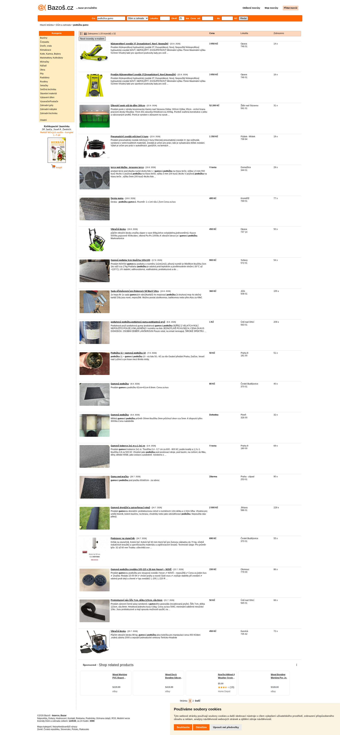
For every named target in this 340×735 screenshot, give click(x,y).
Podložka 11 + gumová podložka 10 (128, 353)
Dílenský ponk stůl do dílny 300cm (128, 105)
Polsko (75, 729)
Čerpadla (44, 42)
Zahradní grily (46, 105)
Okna (42, 70)
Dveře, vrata (46, 46)
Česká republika (52, 729)
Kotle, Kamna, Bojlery (50, 54)
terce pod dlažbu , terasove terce (127, 167)
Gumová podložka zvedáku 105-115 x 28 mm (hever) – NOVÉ (141, 569)
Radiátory (44, 77)
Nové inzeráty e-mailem (92, 38)
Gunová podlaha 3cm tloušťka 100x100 (130, 260)
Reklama (80, 718)
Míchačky (44, 62)
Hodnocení (61, 718)
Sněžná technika (48, 89)
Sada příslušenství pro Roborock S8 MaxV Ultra (135, 291)
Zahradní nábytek (48, 109)
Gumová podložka (120, 384)
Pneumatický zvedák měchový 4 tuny (129, 136)
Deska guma (117, 198)
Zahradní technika (48, 113)
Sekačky (44, 85)
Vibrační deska (118, 229)
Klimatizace (45, 50)
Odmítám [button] (201, 727)
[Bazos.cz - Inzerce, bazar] (55, 10)
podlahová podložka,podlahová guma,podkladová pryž (138, 322)
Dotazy (51, 718)
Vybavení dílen (47, 97)
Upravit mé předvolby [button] (226, 727)
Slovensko (66, 729)
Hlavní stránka (47, 25)
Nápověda (42, 718)
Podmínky (90, 718)
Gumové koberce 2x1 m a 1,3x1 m (128, 446)
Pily (42, 73)
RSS (114, 718)
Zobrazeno (279, 33)
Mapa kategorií (44, 726)
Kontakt (71, 718)
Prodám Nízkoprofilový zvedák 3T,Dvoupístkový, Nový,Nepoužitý (143, 74)
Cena (212, 33)
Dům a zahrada (63, 25)
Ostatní (43, 120)
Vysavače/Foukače (49, 101)
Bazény (43, 38)
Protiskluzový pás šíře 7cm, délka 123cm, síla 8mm (136, 600)
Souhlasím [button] (183, 727)
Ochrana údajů (103, 718)
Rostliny (44, 81)
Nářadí (43, 65)
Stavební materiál (48, 93)
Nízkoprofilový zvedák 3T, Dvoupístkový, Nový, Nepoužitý (139, 44)
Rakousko (84, 729)
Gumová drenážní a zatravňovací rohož (130, 507)
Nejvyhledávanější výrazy (65, 726)
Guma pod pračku (120, 476)
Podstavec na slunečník (123, 538)
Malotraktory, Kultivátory (51, 57)
